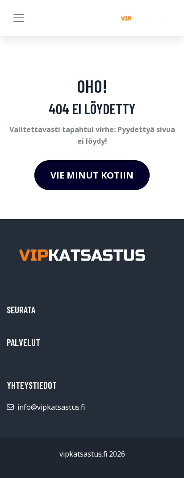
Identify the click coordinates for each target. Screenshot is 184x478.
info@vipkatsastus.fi (51, 407)
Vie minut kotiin (92, 175)
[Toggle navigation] (19, 17)
